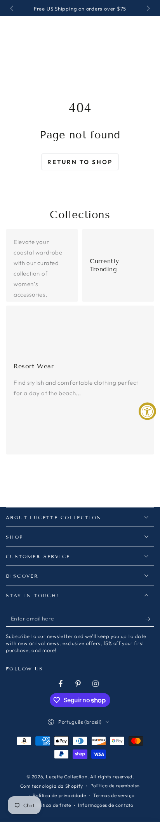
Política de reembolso (115, 785)
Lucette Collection (66, 777)
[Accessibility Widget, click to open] (147, 411)
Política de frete (52, 805)
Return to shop (80, 162)
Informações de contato (105, 805)
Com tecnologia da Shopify (51, 786)
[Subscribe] (149, 619)
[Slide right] (147, 9)
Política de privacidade (59, 795)
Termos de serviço (113, 795)
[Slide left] (12, 9)
